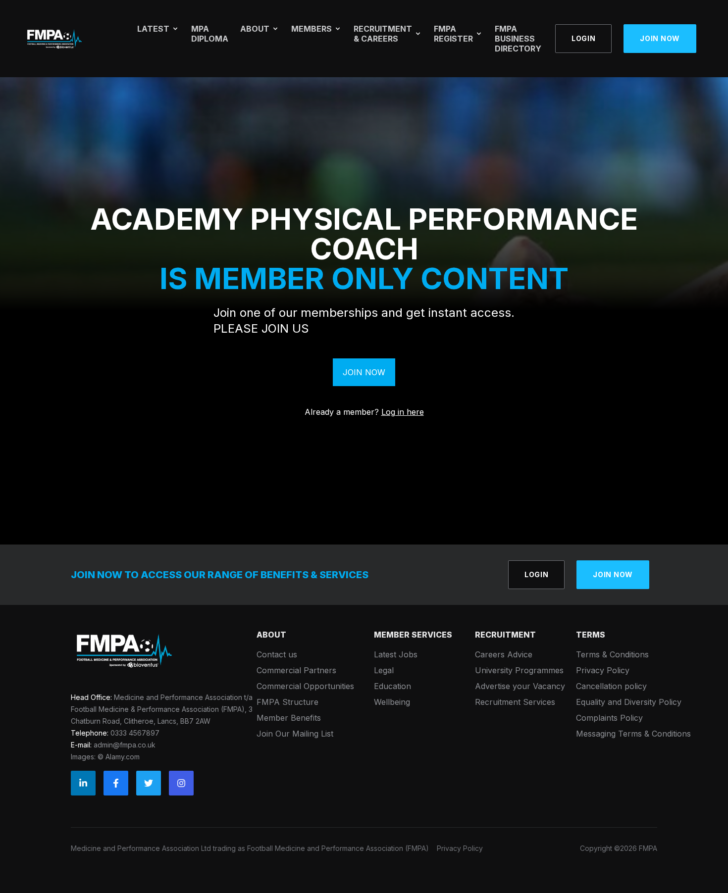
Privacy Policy (602, 670)
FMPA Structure (287, 702)
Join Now (364, 372)
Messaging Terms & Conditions (633, 734)
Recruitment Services (515, 702)
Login (584, 38)
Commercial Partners (296, 670)
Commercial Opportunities (305, 686)
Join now (660, 38)
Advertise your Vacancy (520, 686)
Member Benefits (289, 718)
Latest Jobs (395, 654)
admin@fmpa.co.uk (125, 745)
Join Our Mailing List (295, 734)
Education (392, 686)
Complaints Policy (609, 718)
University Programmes (519, 670)
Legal (384, 670)
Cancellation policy (611, 686)
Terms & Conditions (612, 654)
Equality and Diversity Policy (628, 702)
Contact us (277, 654)
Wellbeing (392, 702)
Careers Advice (503, 654)
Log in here (402, 412)
